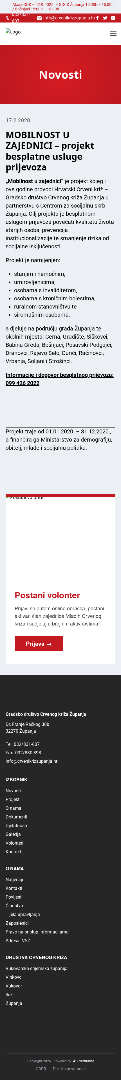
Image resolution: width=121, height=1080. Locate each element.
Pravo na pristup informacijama (37, 932)
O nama (13, 808)
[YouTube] (113, 18)
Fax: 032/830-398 (23, 752)
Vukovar (14, 986)
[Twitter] (105, 18)
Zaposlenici (17, 923)
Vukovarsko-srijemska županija (37, 968)
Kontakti (14, 888)
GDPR (41, 1068)
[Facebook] (97, 18)
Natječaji (14, 879)
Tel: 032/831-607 (23, 744)
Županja (14, 1003)
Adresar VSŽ (18, 940)
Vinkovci (14, 977)
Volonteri (14, 843)
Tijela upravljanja (23, 914)
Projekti (13, 799)
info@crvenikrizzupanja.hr (31, 761)
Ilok (9, 994)
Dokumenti (16, 817)
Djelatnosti (16, 825)
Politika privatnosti (69, 1068)
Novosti (13, 790)
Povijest (13, 897)
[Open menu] (113, 33)
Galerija (13, 834)
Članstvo (14, 905)
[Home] (13, 33)
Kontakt (13, 851)
